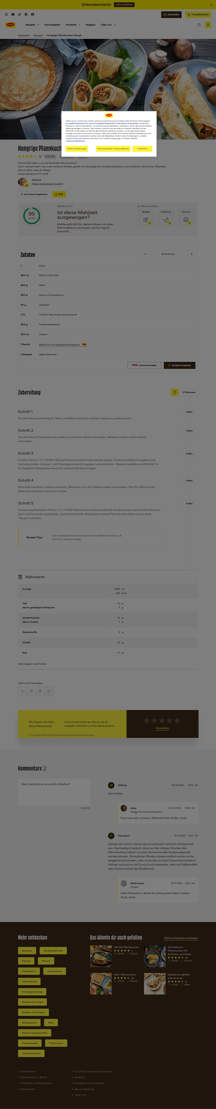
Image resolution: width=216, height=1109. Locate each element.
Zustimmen (142, 149)
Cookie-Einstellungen (76, 149)
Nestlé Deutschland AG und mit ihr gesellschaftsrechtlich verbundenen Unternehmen (104, 123)
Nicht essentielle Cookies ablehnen (113, 149)
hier (76, 138)
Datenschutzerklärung (75, 141)
